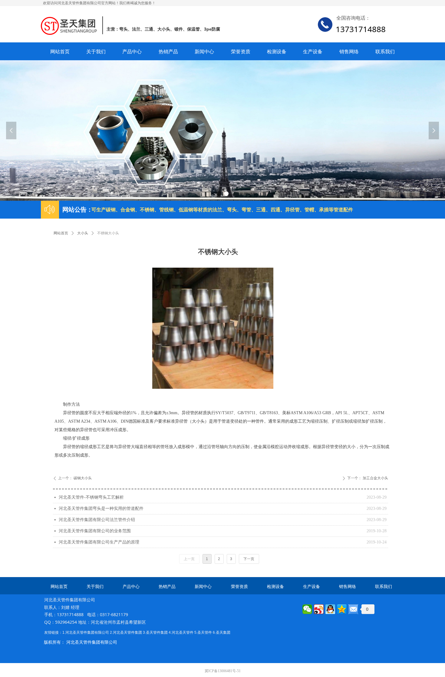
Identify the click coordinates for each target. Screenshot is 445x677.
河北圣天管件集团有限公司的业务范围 (95, 531)
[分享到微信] (307, 609)
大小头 (82, 233)
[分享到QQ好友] (330, 609)
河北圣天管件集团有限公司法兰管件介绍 (97, 519)
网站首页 (61, 233)
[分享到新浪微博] (319, 609)
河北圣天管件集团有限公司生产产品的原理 (99, 542)
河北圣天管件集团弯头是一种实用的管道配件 (101, 508)
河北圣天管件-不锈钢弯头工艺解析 (91, 497)
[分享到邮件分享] (353, 609)
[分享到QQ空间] (342, 609)
